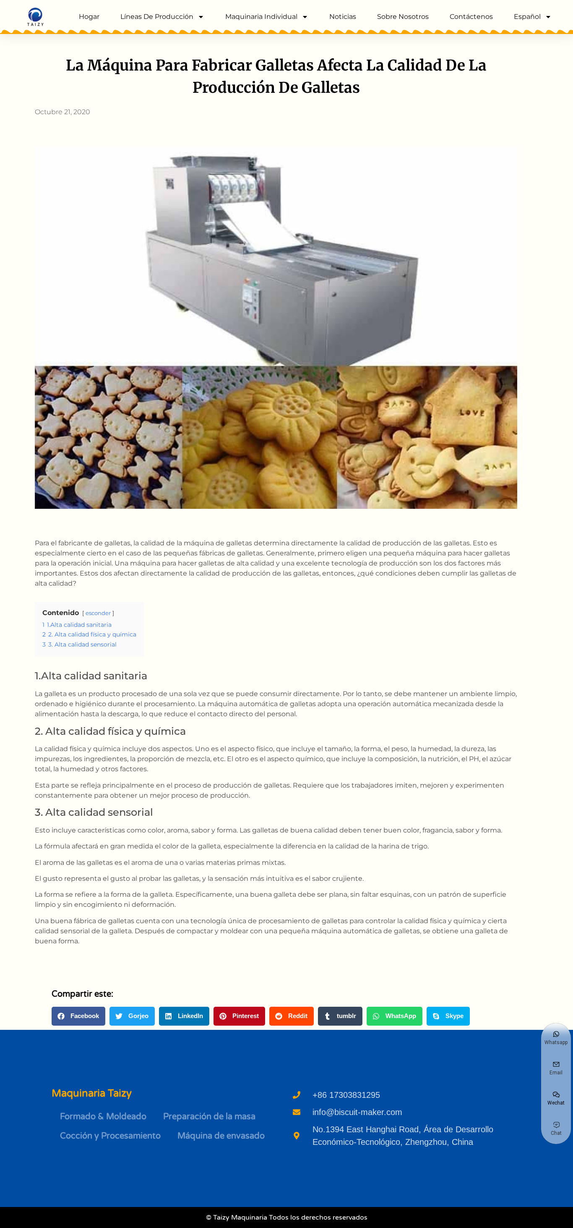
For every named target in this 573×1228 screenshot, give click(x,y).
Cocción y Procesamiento (110, 1136)
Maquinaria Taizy (92, 1093)
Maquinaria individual (261, 17)
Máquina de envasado (221, 1136)
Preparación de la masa (209, 1117)
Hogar (89, 17)
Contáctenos (471, 17)
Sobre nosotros (403, 17)
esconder (98, 613)
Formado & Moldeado (103, 1117)
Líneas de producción (156, 17)
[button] (78, 1016)
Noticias (342, 17)
